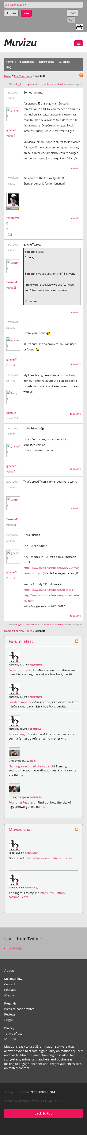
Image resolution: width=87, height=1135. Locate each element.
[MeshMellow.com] (42, 1092)
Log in (11, 13)
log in (19, 84)
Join (26, 13)
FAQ (8, 67)
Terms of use (13, 1034)
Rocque (11, 413)
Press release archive (19, 1009)
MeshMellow (13, 979)
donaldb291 (36, 728)
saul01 (33, 760)
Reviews (10, 1014)
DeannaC (12, 282)
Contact (9, 984)
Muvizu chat (20, 829)
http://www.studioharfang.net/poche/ (47, 590)
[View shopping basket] (79, 26)
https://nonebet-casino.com (52, 858)
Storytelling (17, 734)
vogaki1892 (36, 664)
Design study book (22, 670)
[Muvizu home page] (20, 41)
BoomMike (36, 797)
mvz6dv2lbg (31, 852)
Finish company (20, 702)
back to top (43, 1113)
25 (15, 287)
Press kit (10, 1003)
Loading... (16, 948)
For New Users (23, 76)
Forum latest (21, 641)
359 (16, 418)
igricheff (11, 130)
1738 (9, 234)
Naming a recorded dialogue (29, 766)
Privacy (9, 1028)
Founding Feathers (22, 802)
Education (11, 990)
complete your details (53, 84)
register (30, 84)
